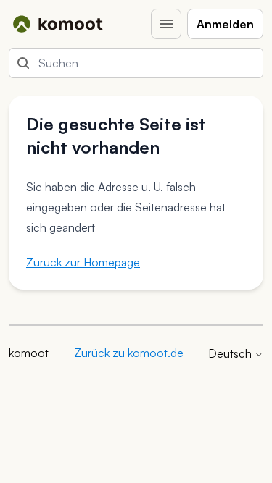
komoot (29, 352)
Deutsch (231, 353)
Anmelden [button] (225, 24)
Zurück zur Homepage (83, 262)
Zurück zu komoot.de (129, 352)
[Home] (58, 23)
